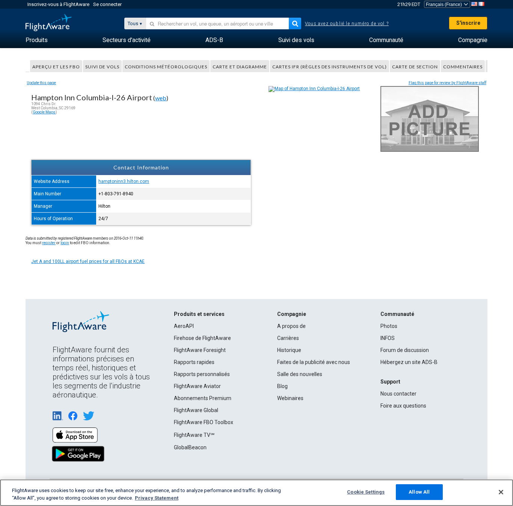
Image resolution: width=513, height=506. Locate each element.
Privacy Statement (156, 498)
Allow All (419, 492)
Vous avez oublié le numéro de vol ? (347, 23)
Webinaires (290, 398)
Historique (289, 350)
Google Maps (44, 112)
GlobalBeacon (190, 447)
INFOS (387, 338)
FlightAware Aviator (197, 386)
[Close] (501, 492)
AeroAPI (184, 326)
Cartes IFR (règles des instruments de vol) (329, 66)
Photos (388, 326)
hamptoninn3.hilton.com (123, 181)
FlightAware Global (196, 410)
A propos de (291, 326)
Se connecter (107, 4)
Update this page (41, 83)
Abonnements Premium (202, 398)
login (64, 243)
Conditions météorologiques (166, 66)
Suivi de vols (102, 66)
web (160, 97)
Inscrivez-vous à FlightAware (58, 4)
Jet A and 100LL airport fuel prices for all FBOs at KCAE (88, 261)
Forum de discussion (404, 350)
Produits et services (199, 314)
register (49, 243)
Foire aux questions (403, 406)
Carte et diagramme (240, 66)
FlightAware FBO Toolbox (203, 422)
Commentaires (463, 66)
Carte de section (415, 66)
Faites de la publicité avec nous (313, 362)
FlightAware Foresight (200, 350)
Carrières (288, 338)
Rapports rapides (194, 362)
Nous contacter (398, 394)
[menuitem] (37, 40)
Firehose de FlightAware (202, 338)
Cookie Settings (366, 492)
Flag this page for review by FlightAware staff (447, 83)
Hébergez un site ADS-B (409, 362)
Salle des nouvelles (299, 374)
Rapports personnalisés (202, 374)
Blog (282, 386)
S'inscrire (468, 23)
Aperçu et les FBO (56, 66)
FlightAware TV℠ (194, 435)
